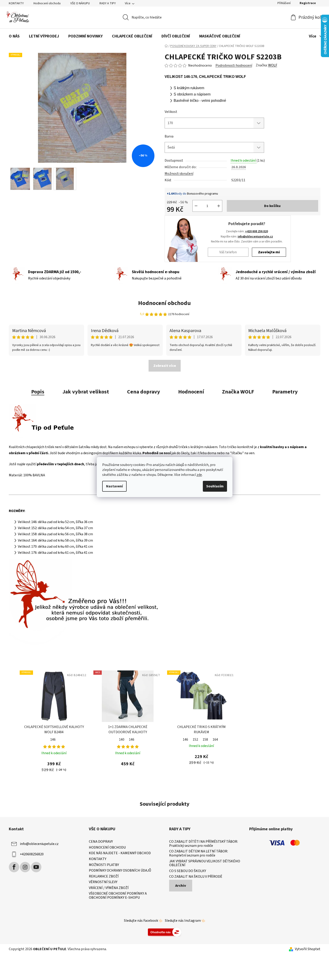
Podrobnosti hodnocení (233, 65)
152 (195, 739)
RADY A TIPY (107, 3)
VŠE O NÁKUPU (80, 3)
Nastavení (114, 486)
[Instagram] (25, 867)
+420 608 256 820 (256, 231)
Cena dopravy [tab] (143, 392)
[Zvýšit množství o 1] (218, 206)
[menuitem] (14, 36)
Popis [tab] (37, 392)
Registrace (308, 3)
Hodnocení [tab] (191, 392)
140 (121, 739)
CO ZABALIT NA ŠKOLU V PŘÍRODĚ (195, 877)
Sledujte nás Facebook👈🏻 (143, 920)
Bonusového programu (202, 193)
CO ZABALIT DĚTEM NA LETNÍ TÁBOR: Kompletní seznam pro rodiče (198, 853)
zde (199, 474)
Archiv (180, 885)
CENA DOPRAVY (101, 842)
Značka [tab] (238, 392)
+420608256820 (32, 854)
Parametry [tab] (285, 392)
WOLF (272, 65)
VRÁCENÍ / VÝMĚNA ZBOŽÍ (109, 888)
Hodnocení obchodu (47, 3)
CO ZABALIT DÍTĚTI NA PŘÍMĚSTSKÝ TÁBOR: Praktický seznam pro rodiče (203, 844)
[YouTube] (36, 867)
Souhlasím (215, 486)
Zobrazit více (164, 365)
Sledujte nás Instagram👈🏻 (185, 920)
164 (215, 739)
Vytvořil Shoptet (307, 949)
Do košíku (272, 205)
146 (53, 739)
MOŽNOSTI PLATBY (104, 865)
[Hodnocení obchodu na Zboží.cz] (164, 931)
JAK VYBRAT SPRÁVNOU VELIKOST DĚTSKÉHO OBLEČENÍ (204, 863)
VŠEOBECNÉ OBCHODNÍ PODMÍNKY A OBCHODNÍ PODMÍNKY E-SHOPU (118, 896)
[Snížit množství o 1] (196, 206)
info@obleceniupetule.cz (255, 236)
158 (205, 739)
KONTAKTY (16, 3)
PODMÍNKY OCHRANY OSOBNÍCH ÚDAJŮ (120, 871)
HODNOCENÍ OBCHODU (107, 848)
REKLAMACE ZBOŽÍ (104, 877)
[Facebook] (14, 867)
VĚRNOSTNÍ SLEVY (103, 882)
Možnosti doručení (179, 173)
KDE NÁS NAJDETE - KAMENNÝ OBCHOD (120, 853)
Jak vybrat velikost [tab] (85, 392)
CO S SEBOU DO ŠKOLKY (187, 871)
